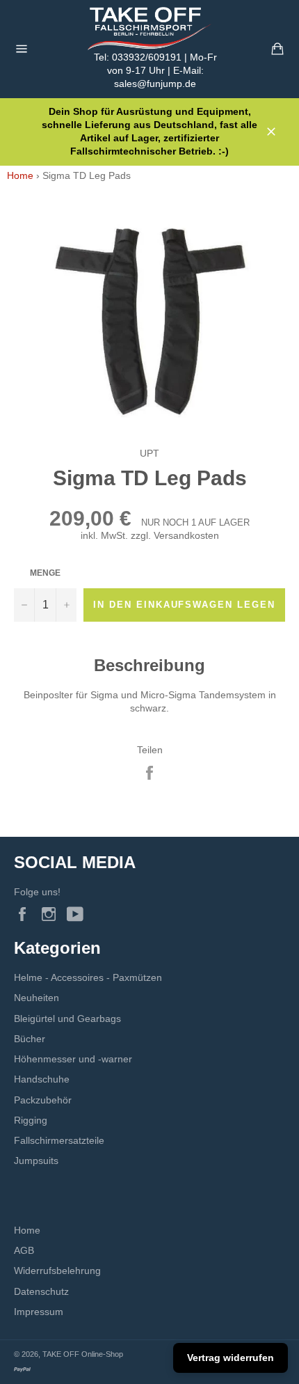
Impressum (38, 1311)
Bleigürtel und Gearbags (67, 1018)
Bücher (29, 1038)
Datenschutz (41, 1291)
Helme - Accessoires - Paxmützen (88, 977)
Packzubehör (43, 1100)
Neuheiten (36, 997)
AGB (24, 1250)
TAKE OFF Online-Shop (82, 1354)
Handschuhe (42, 1079)
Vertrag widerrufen (230, 1357)
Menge (45, 573)
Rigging (30, 1120)
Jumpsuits (36, 1160)
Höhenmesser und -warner (73, 1058)
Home (20, 175)
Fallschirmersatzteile (59, 1140)
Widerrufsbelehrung (57, 1270)
